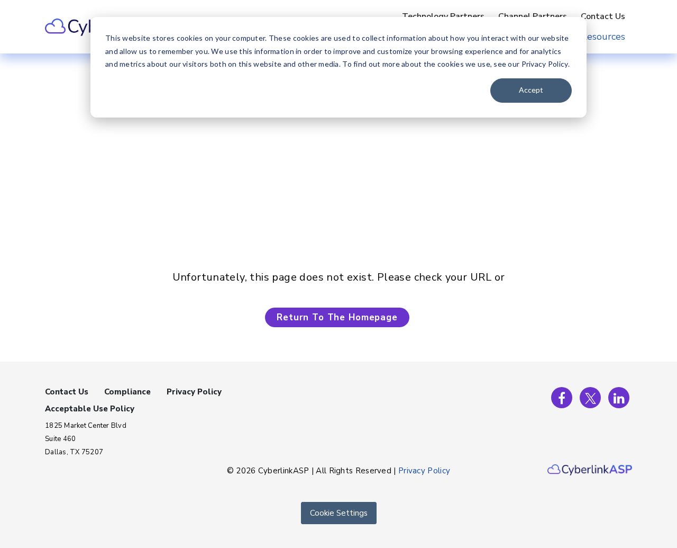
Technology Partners (443, 16)
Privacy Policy (194, 392)
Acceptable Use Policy (89, 408)
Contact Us (603, 16)
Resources (603, 36)
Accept (531, 89)
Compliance (127, 392)
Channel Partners (532, 16)
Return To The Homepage (337, 317)
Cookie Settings (339, 513)
